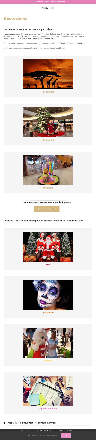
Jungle (6, 38)
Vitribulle (62, 43)
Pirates (28, 38)
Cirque (34, 38)
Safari (22, 38)
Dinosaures (14, 38)
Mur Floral (78, 43)
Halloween (26, 36)
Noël (19, 36)
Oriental (47, 38)
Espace (54, 38)
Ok (66, 435)
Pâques (35, 36)
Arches (69, 43)
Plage (40, 38)
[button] (47, 423)
